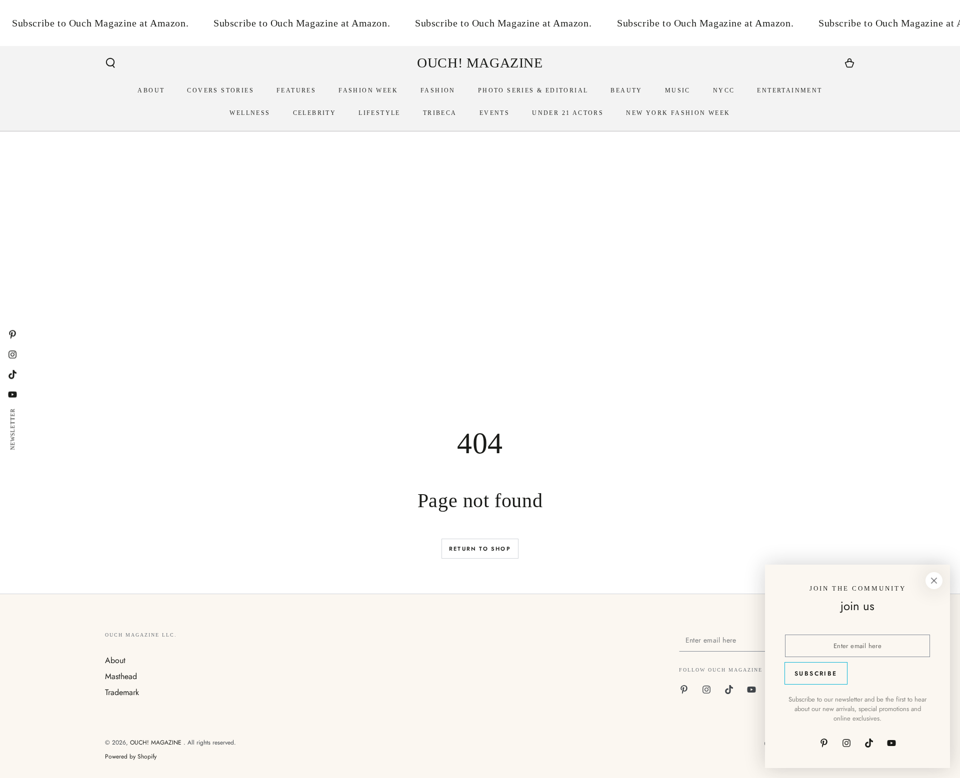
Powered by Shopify (130, 757)
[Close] (934, 581)
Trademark (122, 692)
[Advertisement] (405, 301)
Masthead (121, 676)
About (115, 660)
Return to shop (480, 549)
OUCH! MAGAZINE (157, 742)
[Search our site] (111, 63)
